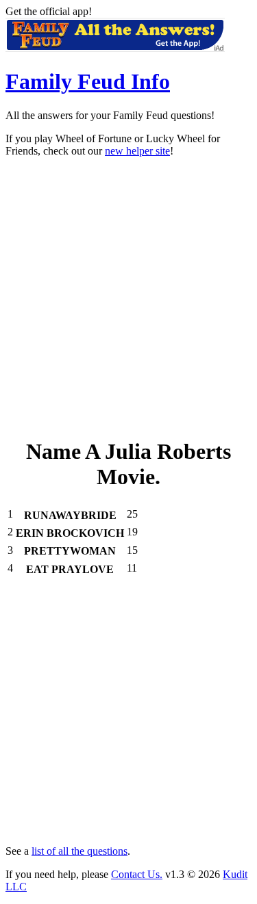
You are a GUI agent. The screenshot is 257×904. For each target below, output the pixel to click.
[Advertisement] (128, 296)
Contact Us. (136, 874)
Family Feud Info (87, 81)
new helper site (137, 151)
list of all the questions (79, 851)
